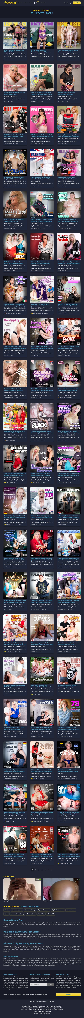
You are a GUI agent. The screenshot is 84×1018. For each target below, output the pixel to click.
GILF (32, 56)
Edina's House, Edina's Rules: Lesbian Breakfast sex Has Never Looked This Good (68, 178)
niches (26, 3)
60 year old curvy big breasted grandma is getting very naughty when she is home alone (40, 263)
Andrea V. (7, 54)
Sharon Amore (78, 138)
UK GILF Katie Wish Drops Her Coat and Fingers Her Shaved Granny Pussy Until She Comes (14, 136)
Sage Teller (68, 138)
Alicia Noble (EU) (9, 223)
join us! (76, 3)
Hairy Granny (8, 310)
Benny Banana (8, 308)
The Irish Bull (47, 308)
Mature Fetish (8, 183)
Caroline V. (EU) (35, 223)
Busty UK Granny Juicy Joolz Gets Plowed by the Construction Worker (41, 93)
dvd (37, 3)
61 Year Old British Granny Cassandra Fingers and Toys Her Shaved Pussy (40, 51)
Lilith (25, 54)
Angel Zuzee (68, 54)
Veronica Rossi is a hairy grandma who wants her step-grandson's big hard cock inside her (14, 305)
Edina (59, 181)
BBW (73, 183)
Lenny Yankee (17, 266)
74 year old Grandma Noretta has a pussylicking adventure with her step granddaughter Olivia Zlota (42, 348)
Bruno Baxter (8, 181)
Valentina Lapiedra (15, 350)
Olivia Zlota (67, 181)
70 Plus (18, 226)
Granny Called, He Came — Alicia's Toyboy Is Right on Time (14, 220)
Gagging (60, 310)
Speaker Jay (40, 138)
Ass (40, 56)
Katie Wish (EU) (8, 138)
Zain (18, 223)
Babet (6, 96)
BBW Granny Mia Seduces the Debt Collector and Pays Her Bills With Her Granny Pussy (42, 136)
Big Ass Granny (43, 99)
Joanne (77, 54)
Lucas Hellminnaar (69, 308)
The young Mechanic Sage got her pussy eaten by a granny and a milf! (68, 135)
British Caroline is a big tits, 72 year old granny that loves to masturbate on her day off (41, 221)
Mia (32, 138)
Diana (59, 138)
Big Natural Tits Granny (38, 226)
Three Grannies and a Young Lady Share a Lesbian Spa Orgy (68, 51)
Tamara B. (71, 223)
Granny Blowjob (8, 226)
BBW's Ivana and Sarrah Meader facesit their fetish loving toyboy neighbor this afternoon (13, 263)
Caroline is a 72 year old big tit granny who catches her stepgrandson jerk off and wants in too (41, 306)
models (31, 3)
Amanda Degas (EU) (64, 266)
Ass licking (68, 183)
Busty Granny (35, 268)
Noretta (33, 350)
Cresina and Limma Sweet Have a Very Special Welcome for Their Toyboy (14, 178)
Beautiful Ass (16, 141)
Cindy (59, 308)
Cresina (17, 181)
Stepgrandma (35, 310)
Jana (5, 350)
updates (20, 3)
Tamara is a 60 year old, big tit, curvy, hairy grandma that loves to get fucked (68, 221)
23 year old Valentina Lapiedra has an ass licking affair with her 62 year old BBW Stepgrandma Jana (15, 348)
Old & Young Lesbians (10, 56)
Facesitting (7, 268)
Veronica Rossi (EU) (21, 308)
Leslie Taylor (61, 223)
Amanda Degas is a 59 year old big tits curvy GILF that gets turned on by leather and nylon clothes (68, 263)
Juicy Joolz (45, 96)
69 (15, 226)
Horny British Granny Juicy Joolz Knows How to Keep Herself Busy (41, 178)
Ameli (59, 54)
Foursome (61, 56)
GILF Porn (61, 99)
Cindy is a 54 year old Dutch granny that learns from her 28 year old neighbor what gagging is (68, 305)
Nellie (12, 96)
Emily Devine (16, 54)
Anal (18, 310)
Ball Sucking (48, 310)
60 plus (36, 56)
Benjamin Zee (35, 96)
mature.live (43, 3)
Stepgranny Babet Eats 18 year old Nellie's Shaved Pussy (14, 93)
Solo (32, 183)
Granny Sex (34, 141)
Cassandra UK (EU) (36, 54)
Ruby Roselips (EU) (63, 96)
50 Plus (20, 56)
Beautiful (44, 56)
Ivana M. (6, 266)
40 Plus (66, 56)
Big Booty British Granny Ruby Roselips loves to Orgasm (66, 93)
